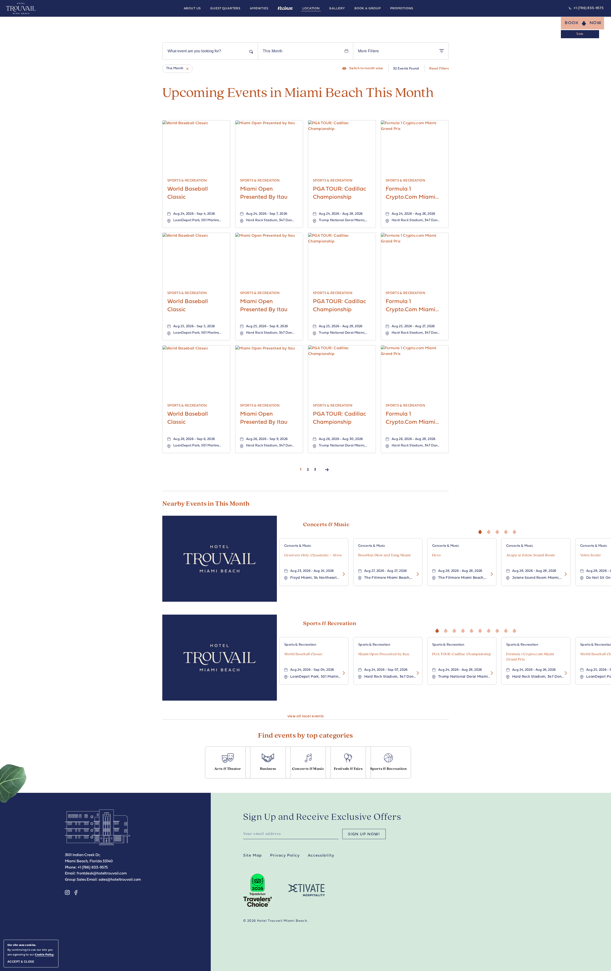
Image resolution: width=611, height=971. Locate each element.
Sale (580, 34)
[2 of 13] (447, 630)
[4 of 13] (464, 630)
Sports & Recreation (329, 624)
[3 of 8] (498, 531)
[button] (582, 23)
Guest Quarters (225, 8)
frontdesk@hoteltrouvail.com (102, 873)
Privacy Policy (285, 856)
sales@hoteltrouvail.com (120, 880)
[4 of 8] (507, 531)
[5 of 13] (472, 630)
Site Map (252, 856)
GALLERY (337, 8)
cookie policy (44, 954)
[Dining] (285, 8)
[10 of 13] (515, 630)
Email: (70, 873)
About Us (192, 8)
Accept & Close (20, 961)
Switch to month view (362, 68)
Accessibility (321, 856)
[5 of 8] (515, 531)
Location (311, 8)
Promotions (401, 8)
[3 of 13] (455, 630)
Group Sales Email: (81, 880)
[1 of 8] (481, 531)
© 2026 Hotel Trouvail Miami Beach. (275, 921)
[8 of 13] (498, 630)
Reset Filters (439, 68)
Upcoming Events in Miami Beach (298, 93)
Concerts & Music (326, 525)
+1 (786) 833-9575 (589, 8)
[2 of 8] (490, 531)
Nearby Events (206, 504)
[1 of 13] (438, 630)
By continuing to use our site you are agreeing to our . (31, 950)
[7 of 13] (490, 630)
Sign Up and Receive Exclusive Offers (322, 817)
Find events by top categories (305, 736)
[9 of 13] (507, 630)
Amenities (259, 8)
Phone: (71, 867)
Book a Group (367, 8)
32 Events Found (406, 68)
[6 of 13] (481, 630)
